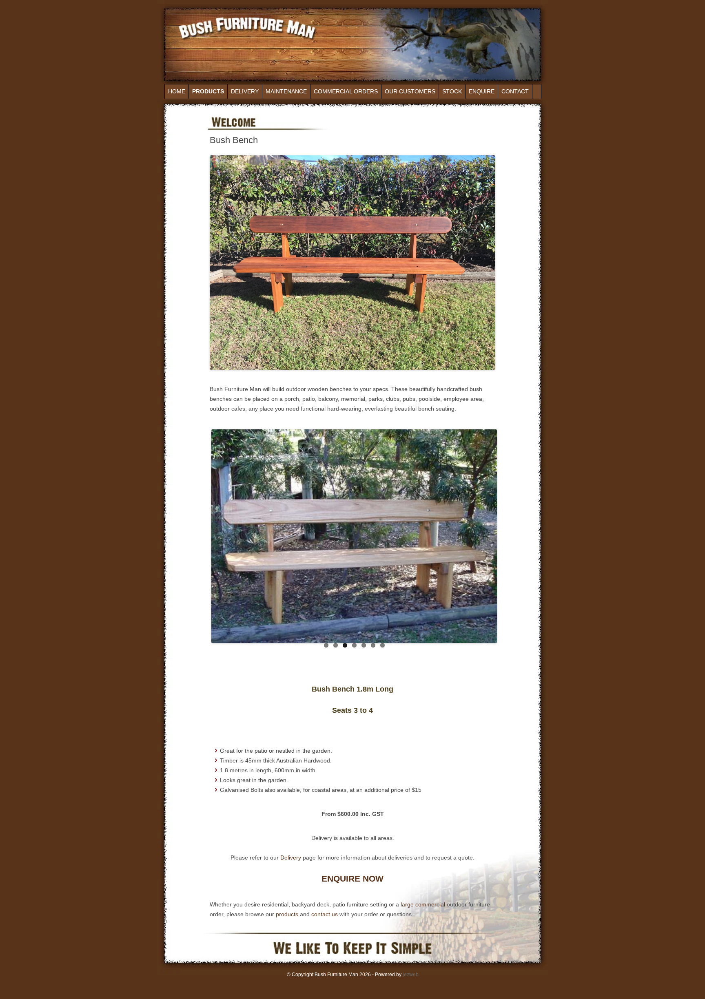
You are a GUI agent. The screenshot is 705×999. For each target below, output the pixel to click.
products (287, 914)
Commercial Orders (346, 91)
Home (176, 91)
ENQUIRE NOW (352, 879)
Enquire (481, 91)
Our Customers (410, 91)
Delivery (245, 91)
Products (208, 91)
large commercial (424, 905)
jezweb (411, 975)
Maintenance (286, 91)
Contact (515, 91)
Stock (452, 91)
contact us (324, 914)
